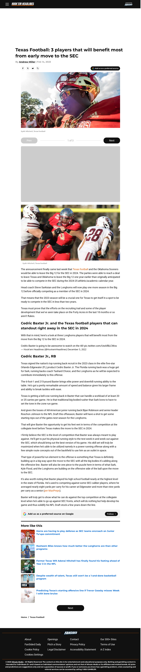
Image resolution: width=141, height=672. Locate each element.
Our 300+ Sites (108, 639)
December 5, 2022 (77, 349)
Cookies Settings (34, 654)
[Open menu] (7, 4)
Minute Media (17, 662)
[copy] (38, 68)
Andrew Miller (27, 62)
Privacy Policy (77, 644)
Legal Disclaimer (57, 649)
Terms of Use (107, 644)
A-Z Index (105, 649)
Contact (74, 639)
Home (24, 617)
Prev (29, 140)
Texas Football (37, 617)
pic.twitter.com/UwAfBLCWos (100, 345)
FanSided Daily (33, 644)
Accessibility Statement (83, 649)
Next (111, 140)
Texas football (80, 269)
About (28, 639)
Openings (53, 639)
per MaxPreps (52, 490)
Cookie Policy (32, 649)
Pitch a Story (54, 644)
